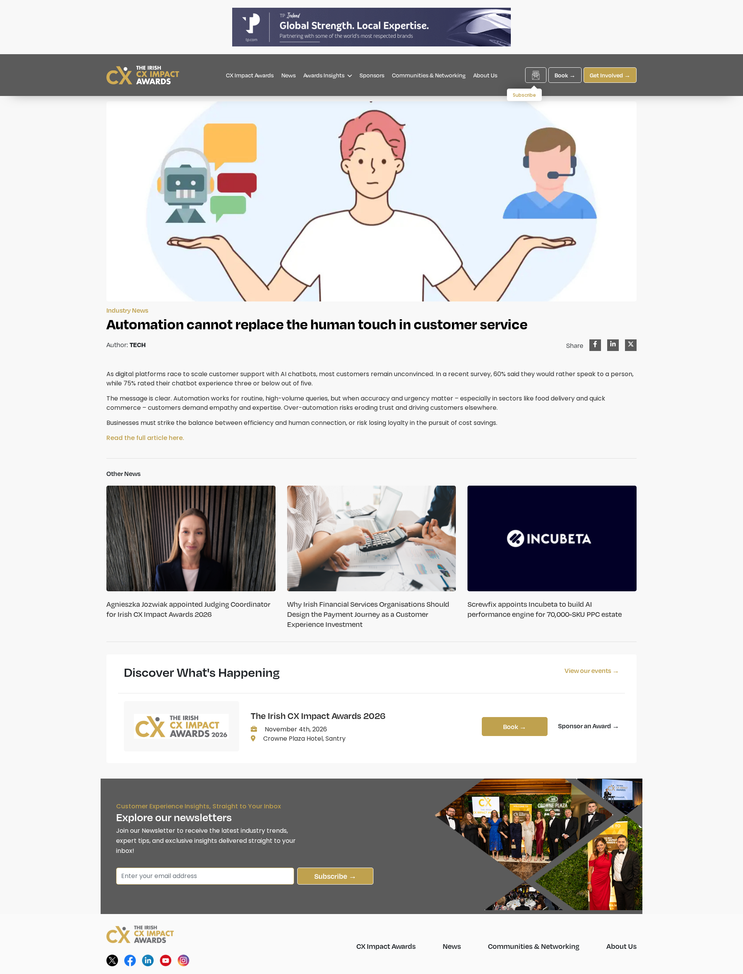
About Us (485, 75)
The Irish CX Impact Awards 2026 (318, 715)
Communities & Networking (429, 75)
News (288, 75)
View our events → (592, 670)
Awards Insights (324, 75)
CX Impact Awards (250, 75)
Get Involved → (610, 75)
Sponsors (372, 75)
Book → (565, 75)
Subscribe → (335, 875)
